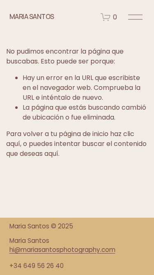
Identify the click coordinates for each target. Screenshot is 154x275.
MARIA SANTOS (31, 16)
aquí (51, 153)
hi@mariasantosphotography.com (62, 249)
